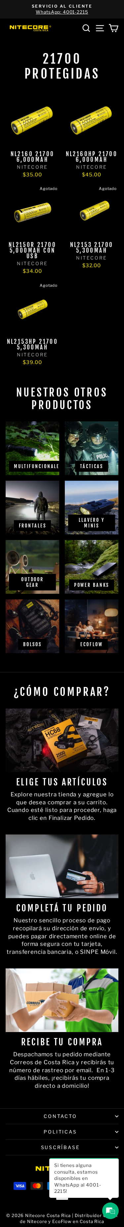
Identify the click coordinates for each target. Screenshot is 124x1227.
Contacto (60, 1116)
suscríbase (60, 1147)
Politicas (60, 1132)
